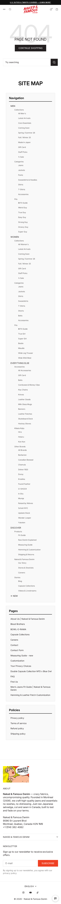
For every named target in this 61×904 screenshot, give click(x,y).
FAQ (13, 676)
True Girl (21, 334)
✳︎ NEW (14, 596)
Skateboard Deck (25, 419)
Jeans (20, 165)
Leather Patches (25, 414)
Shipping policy (18, 733)
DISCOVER (16, 527)
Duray (20, 474)
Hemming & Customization (29, 550)
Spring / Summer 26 (26, 133)
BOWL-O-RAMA (18, 629)
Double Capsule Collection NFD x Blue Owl (31, 671)
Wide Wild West (24, 358)
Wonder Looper (24, 518)
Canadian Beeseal (25, 460)
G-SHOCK (22, 489)
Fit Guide (22, 535)
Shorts (21, 311)
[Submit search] (54, 62)
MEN (13, 106)
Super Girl (22, 339)
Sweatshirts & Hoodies (27, 180)
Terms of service (19, 723)
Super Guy (22, 232)
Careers (21, 572)
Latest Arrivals (24, 118)
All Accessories (24, 370)
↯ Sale (21, 157)
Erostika (21, 479)
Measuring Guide (25, 545)
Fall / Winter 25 (24, 137)
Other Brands (19, 446)
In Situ (20, 494)
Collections (19, 110)
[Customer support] (55, 898)
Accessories (23, 194)
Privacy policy (17, 718)
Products (18, 531)
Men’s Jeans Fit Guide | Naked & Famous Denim (30, 688)
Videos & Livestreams (27, 591)
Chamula (22, 465)
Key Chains (23, 390)
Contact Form (17, 650)
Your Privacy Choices (21, 666)
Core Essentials (24, 123)
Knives (21, 394)
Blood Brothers (18, 624)
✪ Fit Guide (23, 203)
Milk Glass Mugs (25, 404)
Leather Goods (24, 399)
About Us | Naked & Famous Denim (28, 619)
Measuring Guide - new (22, 655)
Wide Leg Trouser (25, 353)
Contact (14, 645)
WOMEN (15, 237)
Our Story (22, 563)
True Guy (22, 212)
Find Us (14, 681)
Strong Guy (23, 222)
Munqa (21, 498)
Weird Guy (22, 207)
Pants (20, 175)
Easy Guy (22, 217)
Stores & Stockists (25, 568)
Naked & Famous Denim (24, 559)
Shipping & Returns (26, 554)
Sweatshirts (23, 301)
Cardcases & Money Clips (29, 385)
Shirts (20, 184)
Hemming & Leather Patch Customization (30, 695)
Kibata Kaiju (19, 428)
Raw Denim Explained (27, 540)
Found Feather (24, 484)
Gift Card (22, 147)
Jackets (21, 170)
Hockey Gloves (24, 423)
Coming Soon (23, 128)
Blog (20, 581)
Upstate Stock (24, 513)
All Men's (22, 113)
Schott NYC (23, 508)
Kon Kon (21, 442)
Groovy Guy (23, 227)
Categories (19, 162)
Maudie (21, 348)
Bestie (20, 343)
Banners (21, 409)
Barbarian (22, 455)
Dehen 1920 (23, 469)
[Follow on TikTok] (37, 892)
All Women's (23, 244)
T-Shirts (21, 189)
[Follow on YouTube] (30, 892)
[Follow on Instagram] (23, 892)
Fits (15, 199)
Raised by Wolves (25, 503)
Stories (17, 577)
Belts (20, 316)
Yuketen (21, 522)
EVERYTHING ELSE (20, 363)
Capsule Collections (26, 586)
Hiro (20, 432)
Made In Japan (24, 142)
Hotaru (21, 437)
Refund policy (17, 728)
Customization (17, 660)
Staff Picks (22, 152)
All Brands (22, 450)
